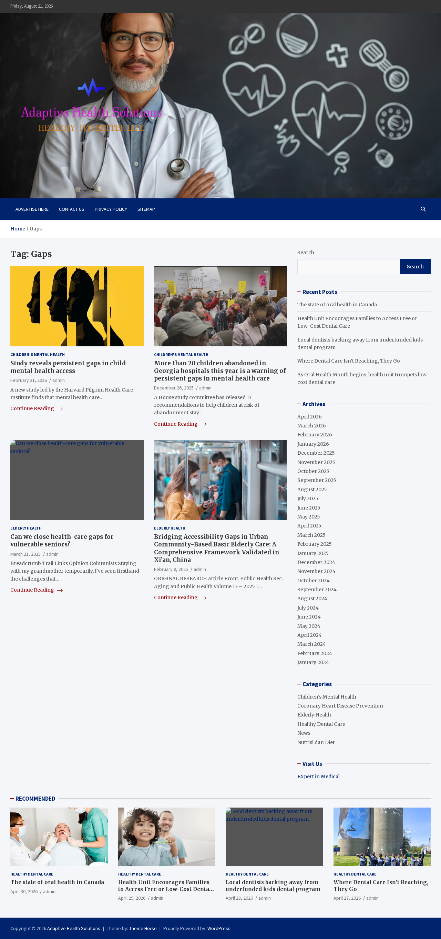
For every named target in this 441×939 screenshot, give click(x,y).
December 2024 (316, 562)
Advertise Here (32, 209)
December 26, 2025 (174, 388)
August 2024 (312, 598)
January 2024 (313, 662)
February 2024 (314, 653)
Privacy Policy (111, 209)
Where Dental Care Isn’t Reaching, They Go (348, 361)
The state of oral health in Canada (337, 305)
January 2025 (313, 553)
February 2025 (314, 544)
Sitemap (146, 209)
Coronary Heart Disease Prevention (340, 706)
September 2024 (317, 589)
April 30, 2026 (24, 891)
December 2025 (316, 453)
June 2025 (308, 508)
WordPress (218, 928)
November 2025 (316, 462)
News (303, 733)
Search (305, 252)
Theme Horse (143, 928)
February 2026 (314, 435)
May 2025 (308, 517)
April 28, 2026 (239, 898)
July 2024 (308, 608)
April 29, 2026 (131, 898)
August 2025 (312, 489)
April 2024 (309, 635)
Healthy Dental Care (321, 724)
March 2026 (311, 426)
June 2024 (309, 617)
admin (58, 380)
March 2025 (311, 535)
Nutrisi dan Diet (316, 742)
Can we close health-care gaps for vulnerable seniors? (62, 540)
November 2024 (316, 571)
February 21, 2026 (28, 380)
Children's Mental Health (37, 354)
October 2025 (313, 471)
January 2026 (313, 444)
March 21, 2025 (25, 554)
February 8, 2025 (171, 569)
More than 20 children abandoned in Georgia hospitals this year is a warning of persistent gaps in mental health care (220, 370)
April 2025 (309, 526)
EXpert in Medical (318, 776)
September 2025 (316, 480)
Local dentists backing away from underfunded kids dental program (273, 885)
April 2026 (309, 417)
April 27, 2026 (347, 898)
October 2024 (313, 580)
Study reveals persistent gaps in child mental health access (68, 367)
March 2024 (311, 644)
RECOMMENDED (35, 798)
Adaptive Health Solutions (73, 928)
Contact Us (71, 209)
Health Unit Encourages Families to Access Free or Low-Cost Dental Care (164, 889)
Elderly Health (26, 528)
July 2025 (307, 498)
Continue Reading (32, 408)
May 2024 (308, 626)
